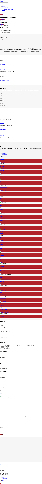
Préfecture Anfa (2, 292)
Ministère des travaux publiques (4, 303)
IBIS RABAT (2, 242)
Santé (2, 156)
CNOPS (1, 192)
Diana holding (2, 170)
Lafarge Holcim (2, 181)
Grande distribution (4, 154)
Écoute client (2, 123)
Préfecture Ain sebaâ (3, 298)
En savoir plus (2, 19)
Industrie (3, 155)
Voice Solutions (2, 64)
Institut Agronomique (3, 253)
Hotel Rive (1, 209)
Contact (3, 480)
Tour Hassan (2, 220)
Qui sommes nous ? (4, 478)
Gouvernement (4, 153)
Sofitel (1, 248)
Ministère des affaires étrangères (4, 309)
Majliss (1, 237)
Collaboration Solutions (3, 69)
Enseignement (4, 152)
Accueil (3, 477)
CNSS (1, 198)
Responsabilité (2, 135)
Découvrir (1, 14)
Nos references (4, 479)
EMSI (1, 259)
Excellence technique (3, 129)
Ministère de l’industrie (3, 187)
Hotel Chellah (2, 231)
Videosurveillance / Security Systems (5, 80)
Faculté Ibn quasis (2, 270)
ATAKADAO (2, 159)
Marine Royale (2, 281)
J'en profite (1, 24)
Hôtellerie (1, 216)
